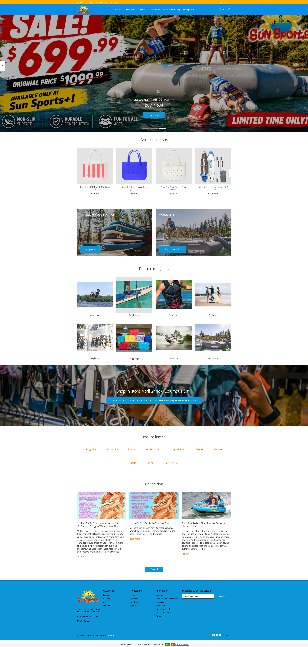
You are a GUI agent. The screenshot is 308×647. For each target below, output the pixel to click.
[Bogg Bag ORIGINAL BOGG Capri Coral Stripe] (95, 166)
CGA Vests (173, 315)
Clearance (107, 605)
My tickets (133, 602)
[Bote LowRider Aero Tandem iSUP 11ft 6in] (213, 166)
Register (132, 595)
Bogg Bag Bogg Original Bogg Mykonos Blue (134, 188)
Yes (167, 645)
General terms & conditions (167, 598)
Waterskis (173, 358)
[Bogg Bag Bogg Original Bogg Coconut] (174, 166)
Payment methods (163, 609)
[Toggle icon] (220, 10)
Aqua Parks (213, 358)
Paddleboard (134, 315)
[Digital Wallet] (219, 635)
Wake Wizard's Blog (171, 9)
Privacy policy (161, 605)
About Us (159, 595)
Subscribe (223, 596)
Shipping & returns (163, 612)
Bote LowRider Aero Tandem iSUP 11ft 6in (213, 188)
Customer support (163, 616)
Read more (82, 556)
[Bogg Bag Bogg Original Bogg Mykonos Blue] (134, 166)
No (173, 645)
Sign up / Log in (225, 2)
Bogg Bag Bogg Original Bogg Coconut (173, 188)
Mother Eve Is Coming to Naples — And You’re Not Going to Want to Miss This (98, 525)
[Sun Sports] (84, 9)
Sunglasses (95, 358)
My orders (133, 598)
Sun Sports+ (188, 9)
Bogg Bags (134, 358)
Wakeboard (95, 315)
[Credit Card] (213, 635)
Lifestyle (106, 602)
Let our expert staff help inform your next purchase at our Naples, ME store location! (154, 400)
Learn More (154, 115)
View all (154, 569)
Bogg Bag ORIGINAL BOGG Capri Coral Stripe (95, 188)
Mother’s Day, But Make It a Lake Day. (149, 523)
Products (107, 595)
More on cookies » (182, 645)
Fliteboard (130, 9)
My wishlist (133, 605)
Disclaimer (160, 602)
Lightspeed (110, 635)
